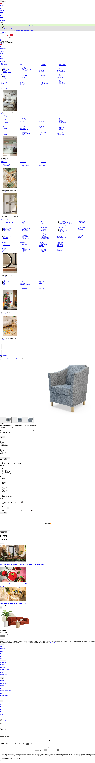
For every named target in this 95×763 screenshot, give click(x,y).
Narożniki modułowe (6, 67)
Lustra (60, 75)
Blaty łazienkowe (62, 81)
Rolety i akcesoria (6, 229)
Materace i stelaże (6, 281)
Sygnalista (2, 714)
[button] (2, 644)
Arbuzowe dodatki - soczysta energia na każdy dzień (13, 583)
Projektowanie (2, 20)
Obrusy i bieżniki (43, 235)
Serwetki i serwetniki (44, 236)
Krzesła (23, 74)
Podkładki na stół (43, 234)
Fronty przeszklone (6, 125)
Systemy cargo (24, 131)
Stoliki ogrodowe (62, 67)
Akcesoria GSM (80, 236)
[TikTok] (8, 737)
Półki (4, 286)
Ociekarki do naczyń (25, 134)
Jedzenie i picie (24, 288)
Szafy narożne (24, 68)
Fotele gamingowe (43, 82)
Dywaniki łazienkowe (25, 165)
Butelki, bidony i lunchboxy (63, 230)
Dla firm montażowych (4, 709)
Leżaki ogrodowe (62, 68)
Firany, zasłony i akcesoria (7, 228)
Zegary (23, 231)
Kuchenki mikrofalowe (63, 122)
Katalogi (1, 18)
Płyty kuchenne (61, 118)
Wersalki (4, 68)
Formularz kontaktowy (5, 720)
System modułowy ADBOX (26, 69)
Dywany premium (6, 240)
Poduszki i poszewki (25, 287)
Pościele (4, 223)
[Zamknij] (1, 1)
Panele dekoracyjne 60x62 (45, 123)
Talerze (42, 226)
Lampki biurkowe (43, 286)
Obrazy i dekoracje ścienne (26, 228)
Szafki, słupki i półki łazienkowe (8, 164)
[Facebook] (1, 737)
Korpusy (23, 126)
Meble (2, 63)
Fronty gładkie (5, 122)
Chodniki (23, 222)
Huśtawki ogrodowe (62, 65)
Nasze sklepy (2, 704)
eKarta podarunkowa (3, 698)
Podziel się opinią (3, 667)
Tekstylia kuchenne (6, 231)
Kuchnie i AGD (3, 115)
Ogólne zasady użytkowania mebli (5, 690)
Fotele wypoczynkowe (6, 69)
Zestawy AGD (61, 123)
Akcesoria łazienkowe (25, 164)
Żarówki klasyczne (44, 248)
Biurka (42, 79)
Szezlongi (4, 71)
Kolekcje (2, 341)
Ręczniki (23, 166)
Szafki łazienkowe (62, 79)
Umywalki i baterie (62, 83)
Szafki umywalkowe (62, 80)
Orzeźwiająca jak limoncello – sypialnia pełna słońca (13, 603)
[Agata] (47, 35)
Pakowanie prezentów (44, 220)
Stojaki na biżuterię (25, 239)
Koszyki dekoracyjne (25, 238)
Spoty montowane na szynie (26, 249)
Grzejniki (79, 237)
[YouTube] (6, 737)
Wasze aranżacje (3, 13)
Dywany (23, 285)
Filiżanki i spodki (43, 230)
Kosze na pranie (43, 162)
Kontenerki (42, 84)
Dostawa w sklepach (3, 683)
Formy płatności (2, 688)
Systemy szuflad (24, 132)
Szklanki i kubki (43, 229)
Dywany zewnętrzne (25, 223)
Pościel (23, 286)
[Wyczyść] (10, 37)
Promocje (1, 656)
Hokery (23, 79)
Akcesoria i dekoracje (4, 219)
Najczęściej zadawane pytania (5, 662)
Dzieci (2, 278)
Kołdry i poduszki (6, 224)
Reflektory (23, 248)
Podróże (42, 279)
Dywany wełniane (25, 220)
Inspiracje (1, 15)
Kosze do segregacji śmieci (26, 133)
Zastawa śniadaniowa (44, 233)
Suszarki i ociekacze (62, 231)
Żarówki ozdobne (43, 249)
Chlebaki (60, 232)
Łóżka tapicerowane (25, 88)
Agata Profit (2, 10)
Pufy (22, 280)
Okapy (60, 117)
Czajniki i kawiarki (62, 227)
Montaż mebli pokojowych (4, 669)
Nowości (2, 342)
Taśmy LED (42, 251)
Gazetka (1, 12)
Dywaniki (23, 221)
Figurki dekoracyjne (25, 234)
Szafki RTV (5, 85)
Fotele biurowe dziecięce (44, 83)
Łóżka (23, 87)
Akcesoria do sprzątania (81, 221)
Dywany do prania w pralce (7, 239)
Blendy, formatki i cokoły (7, 126)
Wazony (23, 232)
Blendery (42, 130)
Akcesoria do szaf (24, 70)
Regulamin (2, 680)
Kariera (1, 706)
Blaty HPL (23, 118)
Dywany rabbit (5, 238)
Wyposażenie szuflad (25, 130)
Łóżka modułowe (43, 64)
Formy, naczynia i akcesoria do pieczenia (65, 222)
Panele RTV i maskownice (7, 86)
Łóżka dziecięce (43, 65)
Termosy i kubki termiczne (45, 237)
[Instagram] (3, 737)
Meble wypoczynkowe (7, 358)
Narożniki (4, 66)
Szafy (4, 284)
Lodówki (60, 120)
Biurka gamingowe (44, 80)
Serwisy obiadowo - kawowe (45, 225)
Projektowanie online (3, 672)
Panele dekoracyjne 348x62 (45, 124)
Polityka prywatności (3, 693)
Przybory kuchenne (62, 221)
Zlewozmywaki (61, 127)
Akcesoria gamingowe (81, 235)
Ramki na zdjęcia (24, 229)
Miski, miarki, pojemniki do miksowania (65, 223)
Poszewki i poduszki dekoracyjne (8, 222)
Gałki (4, 132)
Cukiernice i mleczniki (44, 231)
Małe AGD (61, 228)
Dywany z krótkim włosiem (7, 236)
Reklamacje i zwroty (3, 664)
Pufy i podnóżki (5, 70)
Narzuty (4, 226)
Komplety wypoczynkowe (7, 72)
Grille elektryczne (43, 132)
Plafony (4, 244)
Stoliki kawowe (24, 75)
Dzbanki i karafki (43, 232)
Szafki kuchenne (24, 125)
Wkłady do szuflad (62, 233)
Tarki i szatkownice (62, 226)
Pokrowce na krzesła (6, 230)
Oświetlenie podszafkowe (45, 118)
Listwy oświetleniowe (6, 245)
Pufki (41, 221)
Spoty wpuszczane (25, 251)
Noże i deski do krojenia (63, 225)
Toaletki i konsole (24, 78)
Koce (4, 225)
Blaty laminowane (25, 117)
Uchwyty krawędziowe (6, 131)
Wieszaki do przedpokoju (63, 74)
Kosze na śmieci (80, 220)
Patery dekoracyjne (25, 235)
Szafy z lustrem (24, 67)
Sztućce (42, 228)
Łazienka (2, 161)
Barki (4, 80)
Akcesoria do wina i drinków (45, 238)
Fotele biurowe (43, 81)
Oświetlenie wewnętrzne (44, 119)
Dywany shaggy (5, 237)
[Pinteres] (4, 737)
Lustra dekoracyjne (25, 230)
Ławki (23, 80)
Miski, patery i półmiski (44, 227)
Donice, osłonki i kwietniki (26, 233)
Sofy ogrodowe (43, 88)
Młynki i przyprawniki (62, 224)
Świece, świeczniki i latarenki (26, 236)
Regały (4, 77)
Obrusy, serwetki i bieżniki (7, 227)
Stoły (23, 76)
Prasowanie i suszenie (81, 222)
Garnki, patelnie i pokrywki (63, 220)
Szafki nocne (43, 67)
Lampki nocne (43, 285)
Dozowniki (61, 129)
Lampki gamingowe (25, 244)
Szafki (4, 79)
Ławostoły (23, 77)
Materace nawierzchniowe (45, 73)
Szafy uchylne (24, 66)
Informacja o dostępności (4, 695)
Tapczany (42, 68)
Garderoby (61, 73)
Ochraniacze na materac (44, 74)
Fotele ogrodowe (62, 64)
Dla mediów (2, 711)
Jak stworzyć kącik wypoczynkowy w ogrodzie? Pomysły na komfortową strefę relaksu (22, 564)
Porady (1, 17)
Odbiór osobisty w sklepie (4, 685)
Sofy (22, 279)
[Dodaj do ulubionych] (1, 359)
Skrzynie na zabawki (25, 281)
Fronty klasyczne (6, 123)
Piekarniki (60, 119)
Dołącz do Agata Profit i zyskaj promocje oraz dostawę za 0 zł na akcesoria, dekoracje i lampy (18, 30)
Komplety (60, 130)
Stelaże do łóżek (43, 75)
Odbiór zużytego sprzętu (4, 674)
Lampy (2, 241)
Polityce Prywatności (52, 642)
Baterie (60, 128)
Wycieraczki (24, 224)
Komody (4, 76)
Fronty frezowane (6, 124)
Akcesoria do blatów (25, 119)
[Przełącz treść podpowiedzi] (22, 502)
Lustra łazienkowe (62, 82)
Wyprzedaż (2, 8)
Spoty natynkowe (24, 250)
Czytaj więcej (2, 566)
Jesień (2, 343)
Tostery (42, 131)
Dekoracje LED (24, 237)
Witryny (4, 78)
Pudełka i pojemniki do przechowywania (65, 239)
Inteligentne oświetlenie (44, 250)
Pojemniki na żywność (62, 229)
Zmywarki (61, 121)
